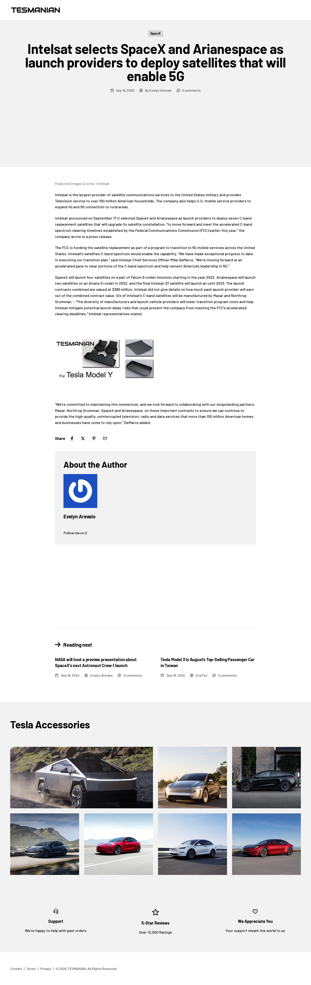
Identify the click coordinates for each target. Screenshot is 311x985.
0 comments (191, 90)
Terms (31, 969)
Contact (16, 969)
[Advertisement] (155, 135)
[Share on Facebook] (72, 438)
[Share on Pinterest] (94, 438)
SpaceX (155, 33)
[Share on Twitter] (83, 438)
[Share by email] (105, 438)
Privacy (45, 969)
